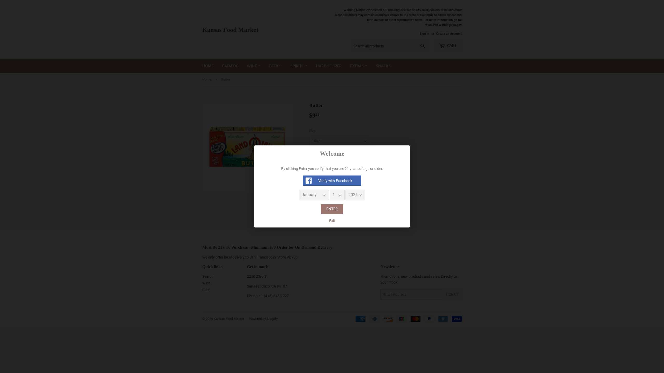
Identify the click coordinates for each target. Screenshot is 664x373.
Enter (332, 209)
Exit (332, 221)
